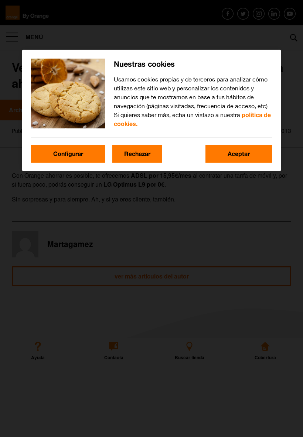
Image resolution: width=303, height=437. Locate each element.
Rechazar (137, 153)
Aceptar (239, 153)
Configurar (68, 153)
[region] (151, 110)
